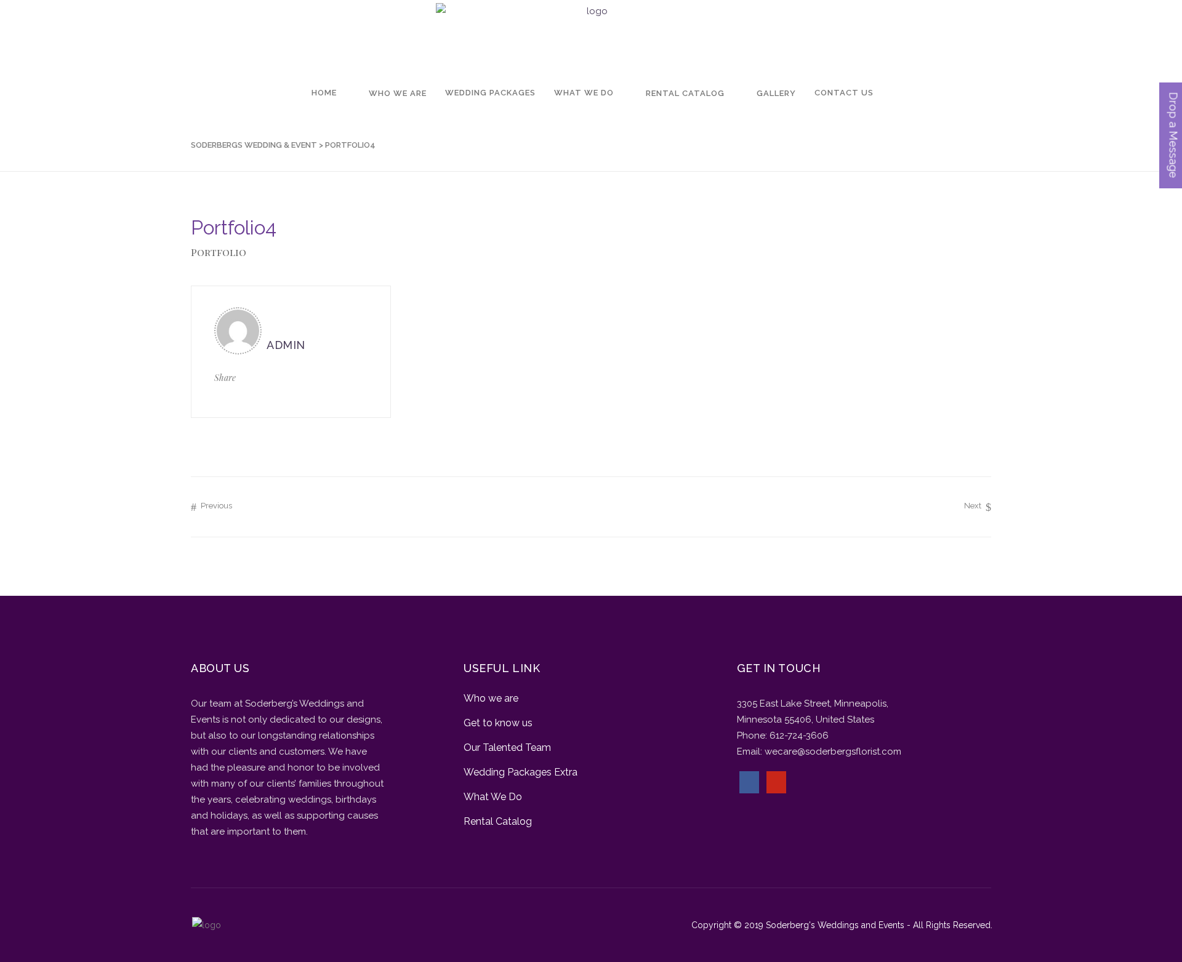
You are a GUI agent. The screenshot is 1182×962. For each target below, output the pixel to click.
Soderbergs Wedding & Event (254, 145)
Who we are (491, 698)
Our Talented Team (507, 747)
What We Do (493, 797)
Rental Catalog (498, 821)
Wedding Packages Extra (520, 772)
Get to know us (498, 723)
